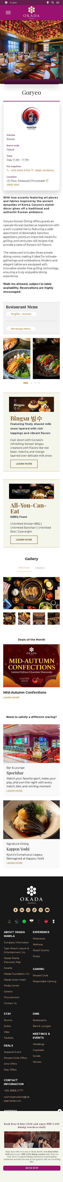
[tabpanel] (31, 601)
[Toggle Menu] (8, 12)
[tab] (23, 568)
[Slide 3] (35, 383)
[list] (31, 358)
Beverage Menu (21, 328)
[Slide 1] (24, 383)
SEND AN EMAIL (44, 170)
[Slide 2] (29, 383)
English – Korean (21, 313)
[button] (13, 2)
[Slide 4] (39, 383)
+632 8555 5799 (20, 170)
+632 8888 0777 (13, 1090)
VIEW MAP (13, 184)
